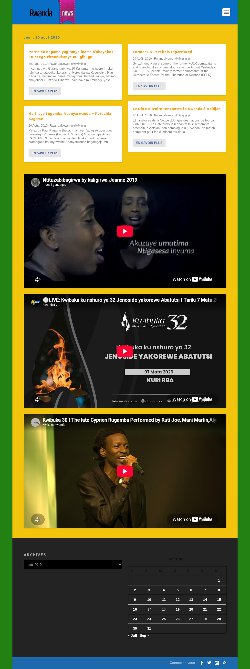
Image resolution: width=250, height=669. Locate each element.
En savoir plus (44, 91)
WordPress (89, 663)
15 (219, 600)
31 (149, 628)
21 (205, 609)
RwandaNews (59, 64)
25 (164, 619)
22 (219, 609)
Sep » (144, 635)
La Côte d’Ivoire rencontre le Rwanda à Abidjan (177, 108)
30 (135, 628)
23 (135, 619)
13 (191, 600)
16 (135, 609)
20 (191, 609)
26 (178, 619)
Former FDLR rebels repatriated (162, 51)
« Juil (132, 635)
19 (178, 609)
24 (149, 619)
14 (205, 600)
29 (219, 619)
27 (191, 619)
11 (164, 600)
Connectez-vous (182, 663)
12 (178, 600)
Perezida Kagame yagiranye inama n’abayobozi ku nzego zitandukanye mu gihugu (72, 54)
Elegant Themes (50, 663)
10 (149, 600)
